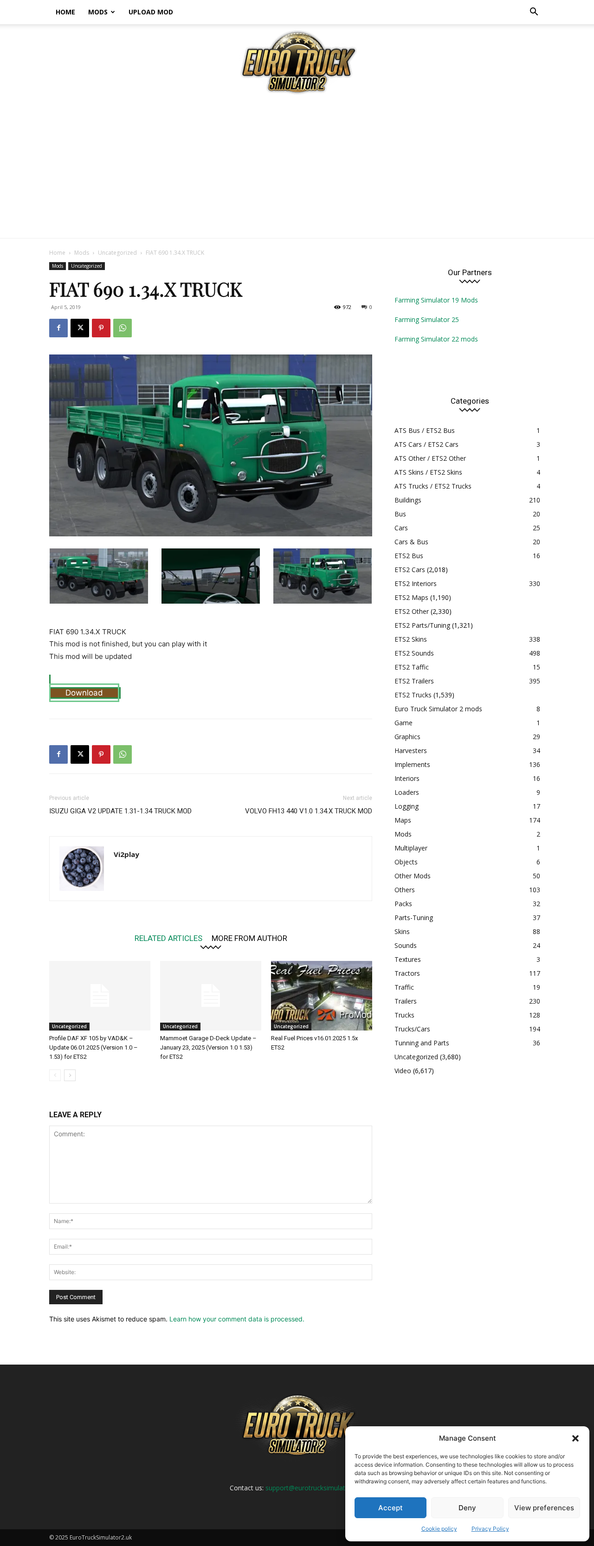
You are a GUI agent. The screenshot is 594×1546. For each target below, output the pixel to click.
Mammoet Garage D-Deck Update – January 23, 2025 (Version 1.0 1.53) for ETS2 (208, 1047)
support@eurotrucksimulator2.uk (314, 1487)
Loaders (406, 792)
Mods (98, 11)
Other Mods (412, 875)
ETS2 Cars (409, 569)
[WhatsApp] (122, 328)
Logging (406, 806)
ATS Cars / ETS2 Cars (426, 444)
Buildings (407, 500)
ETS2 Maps (411, 597)
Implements (412, 764)
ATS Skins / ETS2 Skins (428, 472)
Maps (402, 820)
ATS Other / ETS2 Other (430, 458)
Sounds (405, 945)
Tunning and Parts (421, 1042)
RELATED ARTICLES (168, 938)
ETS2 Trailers (414, 680)
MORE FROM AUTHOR (249, 938)
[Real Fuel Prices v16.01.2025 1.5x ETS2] (321, 996)
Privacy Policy (490, 1528)
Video (402, 1070)
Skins (402, 931)
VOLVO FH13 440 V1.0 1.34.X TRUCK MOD (308, 811)
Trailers (405, 1001)
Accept (390, 1507)
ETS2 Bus (408, 555)
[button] (575, 1438)
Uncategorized (117, 253)
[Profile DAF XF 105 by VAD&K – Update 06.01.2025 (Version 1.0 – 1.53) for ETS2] (99, 996)
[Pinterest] (101, 328)
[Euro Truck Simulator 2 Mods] (297, 62)
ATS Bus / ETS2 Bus (424, 430)
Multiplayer (410, 848)
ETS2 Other (411, 611)
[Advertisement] (297, 168)
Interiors (407, 778)
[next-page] (70, 1075)
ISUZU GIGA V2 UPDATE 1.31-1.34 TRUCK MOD (120, 811)
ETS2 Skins (410, 639)
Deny (467, 1507)
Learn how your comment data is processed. (236, 1319)
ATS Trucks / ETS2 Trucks (432, 486)
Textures (407, 959)
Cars (401, 527)
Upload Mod (151, 11)
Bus (400, 513)
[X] (80, 328)
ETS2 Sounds (414, 653)
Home (65, 11)
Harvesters (410, 750)
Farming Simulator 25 (426, 319)
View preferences (544, 1507)
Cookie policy (439, 1528)
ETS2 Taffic (411, 667)
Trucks (404, 1015)
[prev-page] (55, 1075)
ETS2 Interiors (415, 583)
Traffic (404, 987)
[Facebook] (58, 328)
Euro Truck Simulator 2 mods (438, 708)
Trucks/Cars (412, 1028)
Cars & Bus (411, 541)
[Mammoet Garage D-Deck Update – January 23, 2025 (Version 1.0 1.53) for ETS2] (210, 996)
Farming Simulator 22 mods (436, 339)
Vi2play (126, 854)
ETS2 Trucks (413, 694)
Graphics (407, 736)
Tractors (407, 973)
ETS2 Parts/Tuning (422, 625)
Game (403, 722)
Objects (406, 861)
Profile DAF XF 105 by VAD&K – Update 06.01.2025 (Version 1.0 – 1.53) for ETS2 (93, 1047)
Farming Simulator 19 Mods (436, 300)
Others (404, 889)
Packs (403, 903)
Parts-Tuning (413, 917)
